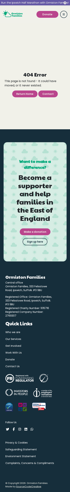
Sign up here (35, 241)
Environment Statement (20, 456)
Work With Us (13, 352)
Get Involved (13, 346)
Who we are (12, 332)
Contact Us (12, 366)
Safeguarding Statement (21, 449)
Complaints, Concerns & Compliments (29, 463)
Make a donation (35, 232)
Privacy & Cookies (16, 442)
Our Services (13, 339)
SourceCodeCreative (28, 486)
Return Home (24, 94)
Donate (10, 359)
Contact (48, 94)
